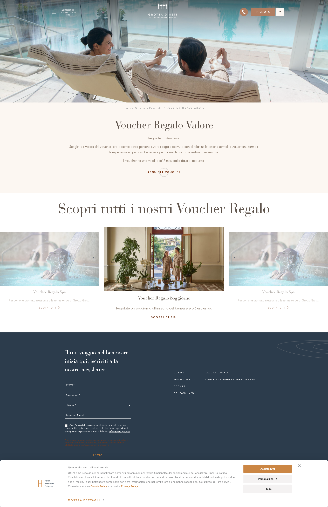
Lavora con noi (217, 372)
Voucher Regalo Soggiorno (176, 297)
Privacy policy (184, 379)
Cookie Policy (99, 486)
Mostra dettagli (84, 500)
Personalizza (265, 478)
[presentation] (101, 257)
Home (127, 108)
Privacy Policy (129, 486)
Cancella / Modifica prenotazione (231, 379)
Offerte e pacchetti (149, 108)
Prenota (263, 11)
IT (279, 12)
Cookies (179, 386)
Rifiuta (267, 488)
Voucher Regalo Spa (61, 292)
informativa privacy (119, 431)
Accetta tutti (267, 468)
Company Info (184, 393)
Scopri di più (61, 307)
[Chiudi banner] (299, 465)
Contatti (180, 372)
